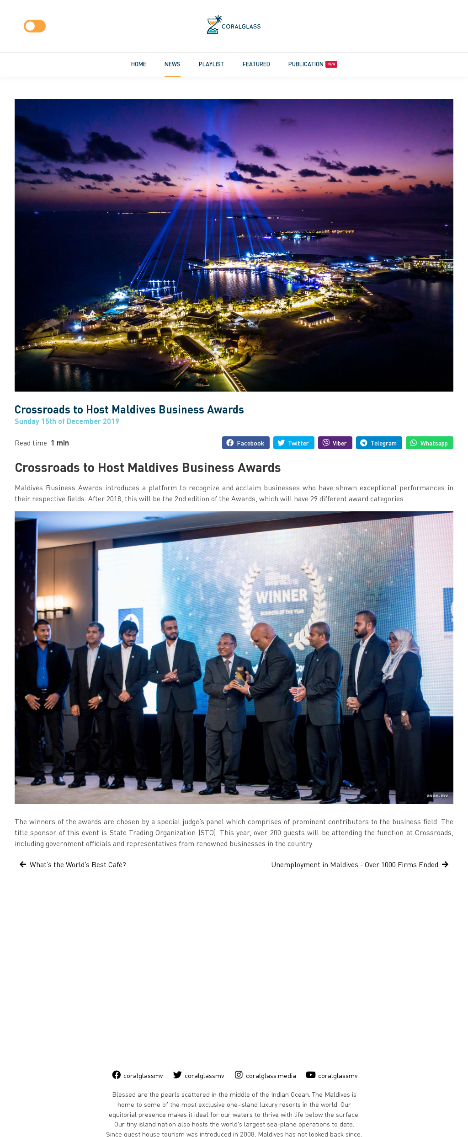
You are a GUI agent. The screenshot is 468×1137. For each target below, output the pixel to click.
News (173, 64)
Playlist (211, 64)
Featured (256, 64)
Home (138, 64)
